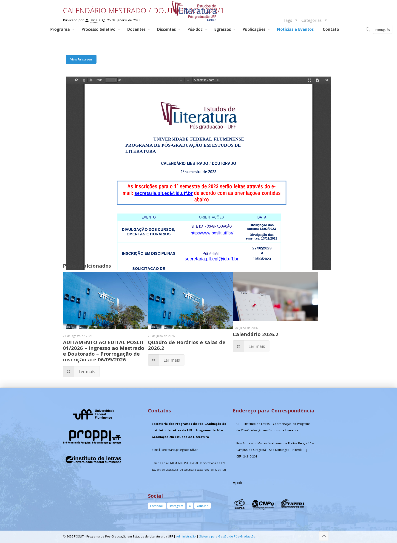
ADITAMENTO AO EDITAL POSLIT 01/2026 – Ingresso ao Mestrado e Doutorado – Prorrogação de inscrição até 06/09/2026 (103, 351)
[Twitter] (299, 536)
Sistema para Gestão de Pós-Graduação (227, 536)
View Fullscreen (81, 59)
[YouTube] (305, 536)
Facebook (157, 506)
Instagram (176, 506)
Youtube (202, 506)
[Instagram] (311, 536)
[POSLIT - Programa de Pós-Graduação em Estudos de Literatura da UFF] (195, 11)
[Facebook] (293, 536)
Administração (186, 536)
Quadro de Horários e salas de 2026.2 (186, 345)
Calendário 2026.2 (255, 334)
